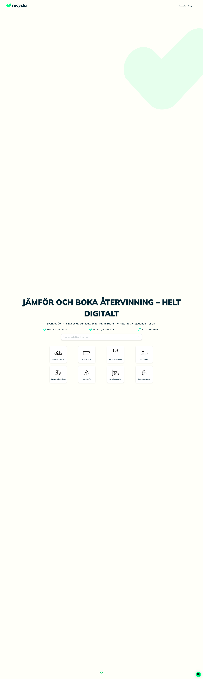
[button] (192, 6)
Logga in (182, 6)
